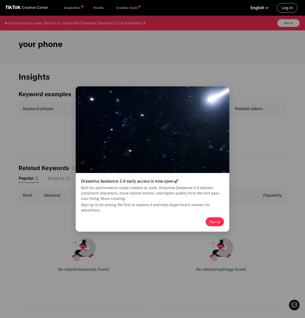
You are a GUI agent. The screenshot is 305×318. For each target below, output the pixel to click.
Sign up (214, 222)
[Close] (223, 93)
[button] (260, 8)
